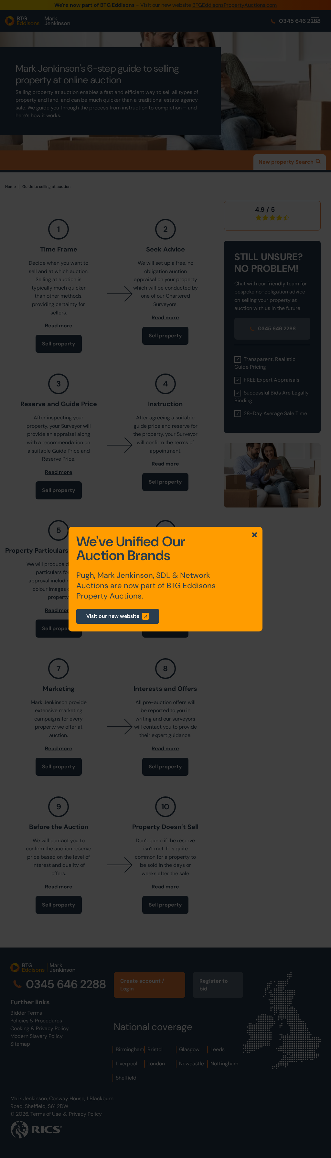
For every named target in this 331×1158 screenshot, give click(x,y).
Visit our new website (112, 616)
